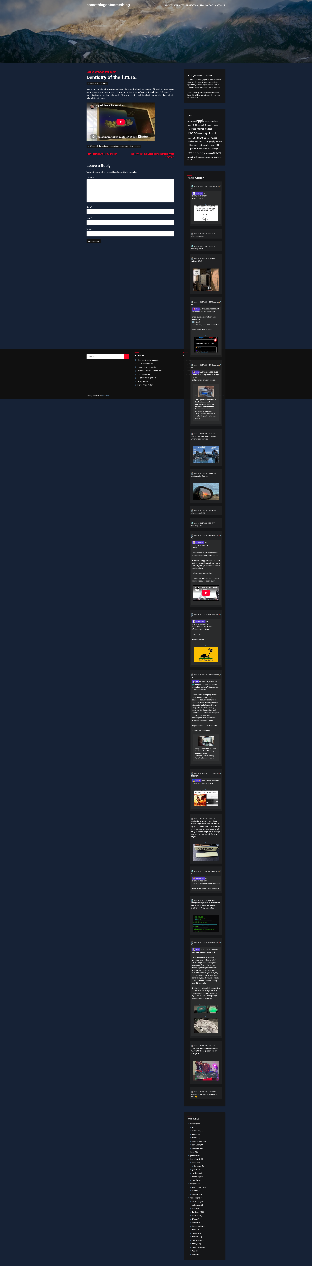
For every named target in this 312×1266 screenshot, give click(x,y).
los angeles (199, 137)
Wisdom (195, 1194)
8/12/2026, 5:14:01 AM (207, 900)
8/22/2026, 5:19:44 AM (207, 523)
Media (208, 138)
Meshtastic (203, 970)
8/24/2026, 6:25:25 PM (207, 234)
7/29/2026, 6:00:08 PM (209, 682)
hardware (191, 129)
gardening (196, 1173)
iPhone (192, 133)
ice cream (197, 1166)
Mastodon (203, 87)
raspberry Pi (198, 145)
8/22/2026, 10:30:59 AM (210, 309)
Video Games (203, 157)
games (200, 125)
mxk (197, 372)
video (131, 146)
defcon (215, 121)
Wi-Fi (194, 1254)
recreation (205, 145)
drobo (189, 125)
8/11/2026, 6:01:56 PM (207, 1046)
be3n (105, 83)
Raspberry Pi (197, 1226)
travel (217, 153)
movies (190, 141)
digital (101, 146)
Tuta (197, 309)
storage (215, 149)
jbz (196, 682)
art (206, 121)
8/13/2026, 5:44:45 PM (211, 781)
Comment (91, 177)
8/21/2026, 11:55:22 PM (200, 545)
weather (211, 157)
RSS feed (213, 85)
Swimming (196, 1177)
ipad (210, 129)
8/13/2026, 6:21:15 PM (207, 819)
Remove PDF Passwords (146, 367)
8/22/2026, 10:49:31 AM (208, 473)
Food (194, 124)
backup (209, 121)
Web (194, 1251)
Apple (200, 121)
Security (195, 1237)
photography (209, 141)
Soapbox (193, 1184)
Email (89, 218)
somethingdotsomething (108, 4)
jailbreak (211, 133)
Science (90, 72)
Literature (196, 1131)
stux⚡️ (197, 781)
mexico (214, 138)
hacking (216, 125)
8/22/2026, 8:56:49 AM (210, 372)
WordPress (106, 395)
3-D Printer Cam (143, 374)
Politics (190, 145)
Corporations (197, 1187)
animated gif (191, 121)
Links (192, 1152)
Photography (197, 1141)
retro (194, 1230)
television (209, 153)
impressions (114, 146)
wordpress (218, 157)
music (196, 141)
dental (95, 146)
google (209, 125)
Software (99, 72)
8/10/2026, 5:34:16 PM (210, 949)
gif (204, 124)
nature (201, 141)
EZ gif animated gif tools (146, 378)
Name (89, 207)
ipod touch (201, 133)
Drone (194, 1208)
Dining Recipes (142, 381)
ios (206, 128)
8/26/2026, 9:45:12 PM (199, 196)
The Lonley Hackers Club (201, 988)
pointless (219, 141)
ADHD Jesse (199, 878)
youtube (137, 146)
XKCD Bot (198, 193)
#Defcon (195, 952)
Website (89, 229)
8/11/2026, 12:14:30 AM (208, 1092)
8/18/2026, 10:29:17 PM (200, 624)
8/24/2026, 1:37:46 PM (207, 246)
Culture (193, 1124)
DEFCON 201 (200, 621)
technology (110, 72)
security (196, 148)
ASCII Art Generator (145, 364)
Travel (194, 1180)
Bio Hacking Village (210, 996)
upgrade (190, 157)
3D (91, 146)
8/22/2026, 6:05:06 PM (207, 434)
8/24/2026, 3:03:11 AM (207, 258)
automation (196, 1205)
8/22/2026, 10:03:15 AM (208, 511)
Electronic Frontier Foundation (148, 360)
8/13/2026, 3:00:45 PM (199, 881)
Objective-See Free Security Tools (149, 371)
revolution (196, 1145)
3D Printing (196, 1201)
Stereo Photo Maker (145, 385)
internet (200, 129)
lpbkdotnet (199, 542)
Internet (195, 1216)
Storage (195, 1244)
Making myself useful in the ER (102, 154)
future (106, 146)
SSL (210, 149)
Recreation (194, 1159)
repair (212, 145)
